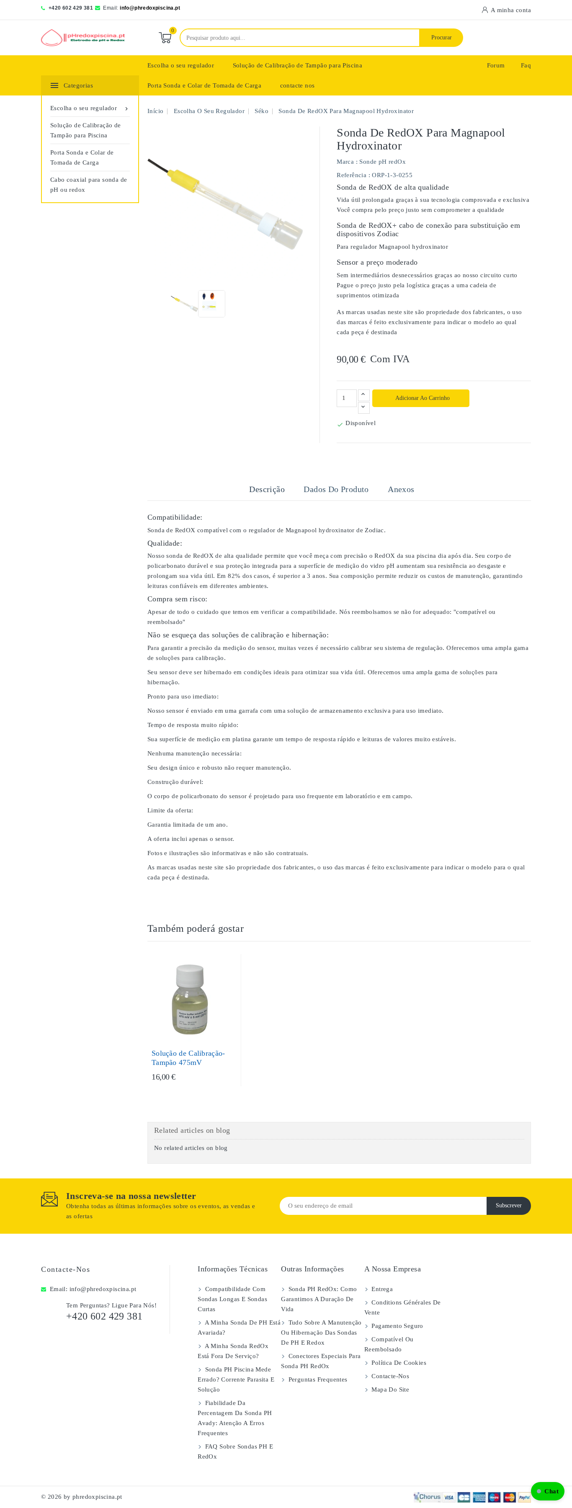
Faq (526, 65)
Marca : (347, 161)
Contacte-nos (65, 1269)
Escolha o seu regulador (180, 65)
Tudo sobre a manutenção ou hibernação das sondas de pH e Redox (321, 1332)
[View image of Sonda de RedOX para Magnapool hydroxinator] (184, 303)
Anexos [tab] (401, 489)
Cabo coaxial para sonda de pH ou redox (88, 184)
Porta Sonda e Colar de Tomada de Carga (204, 85)
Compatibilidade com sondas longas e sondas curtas (232, 1299)
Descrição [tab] (267, 489)
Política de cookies (398, 1362)
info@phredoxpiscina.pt (150, 8)
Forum (496, 65)
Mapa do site (389, 1389)
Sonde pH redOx (382, 161)
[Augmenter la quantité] (364, 395)
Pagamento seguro (396, 1325)
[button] (547, 1491)
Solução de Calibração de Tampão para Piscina (298, 65)
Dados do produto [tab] (336, 489)
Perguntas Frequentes (316, 1379)
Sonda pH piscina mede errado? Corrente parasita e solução (236, 1379)
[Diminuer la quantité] (364, 408)
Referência (351, 175)
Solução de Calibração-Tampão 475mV (188, 1058)
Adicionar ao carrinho (422, 398)
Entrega (381, 1289)
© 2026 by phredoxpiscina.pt (81, 1496)
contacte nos (297, 85)
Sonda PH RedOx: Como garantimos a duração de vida (319, 1299)
